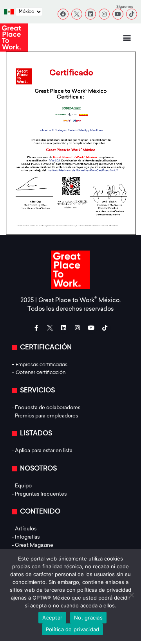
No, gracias (88, 617)
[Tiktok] (131, 14)
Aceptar (52, 617)
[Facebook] (63, 14)
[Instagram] (104, 14)
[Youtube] (117, 14)
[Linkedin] (90, 14)
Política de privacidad (72, 629)
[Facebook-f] (36, 328)
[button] (127, 37)
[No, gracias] (131, 595)
